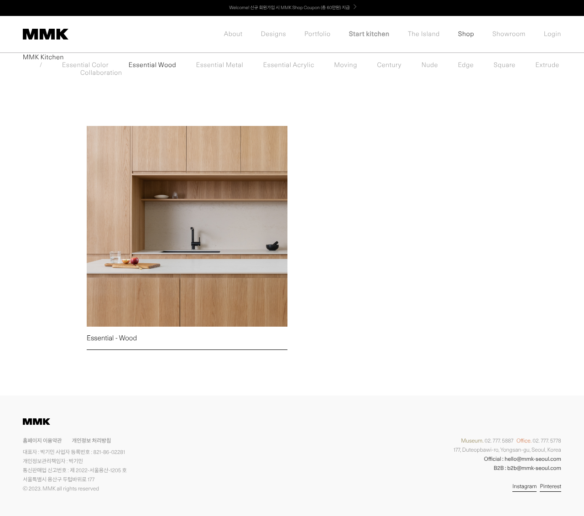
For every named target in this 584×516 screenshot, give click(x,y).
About (233, 34)
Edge (466, 65)
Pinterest (550, 486)
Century (389, 65)
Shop (466, 34)
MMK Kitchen (43, 57)
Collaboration (101, 73)
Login (552, 34)
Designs (274, 34)
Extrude (547, 65)
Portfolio (317, 34)
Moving (345, 65)
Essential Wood (152, 65)
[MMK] (45, 34)
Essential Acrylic (288, 65)
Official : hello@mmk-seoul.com (522, 458)
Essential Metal (220, 65)
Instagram (524, 486)
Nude (430, 65)
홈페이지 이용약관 (42, 440)
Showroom (509, 34)
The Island (424, 34)
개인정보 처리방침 (91, 440)
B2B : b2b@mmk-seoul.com (527, 467)
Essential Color (85, 65)
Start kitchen (369, 34)
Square (505, 65)
